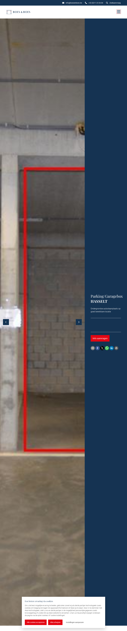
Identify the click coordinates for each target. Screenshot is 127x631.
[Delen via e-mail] (93, 348)
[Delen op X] (102, 348)
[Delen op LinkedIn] (112, 348)
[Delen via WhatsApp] (107, 348)
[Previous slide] (6, 322)
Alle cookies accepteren (36, 622)
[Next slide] (79, 322)
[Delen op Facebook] (97, 348)
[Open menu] (119, 12)
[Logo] (18, 12)
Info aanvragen (100, 338)
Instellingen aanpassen (75, 622)
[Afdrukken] (116, 348)
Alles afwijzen (55, 622)
